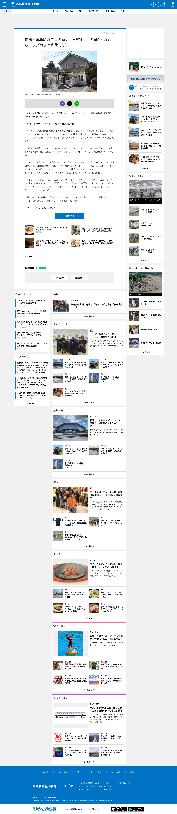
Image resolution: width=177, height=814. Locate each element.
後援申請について (111, 789)
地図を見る (69, 216)
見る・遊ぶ (68, 11)
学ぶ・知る (110, 11)
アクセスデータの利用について (91, 786)
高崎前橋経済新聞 (25, 4)
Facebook (153, 4)
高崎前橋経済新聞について (89, 783)
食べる (55, 11)
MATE (29, 256)
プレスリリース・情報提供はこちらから (119, 783)
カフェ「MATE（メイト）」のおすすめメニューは (52, 123)
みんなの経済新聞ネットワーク (44, 809)
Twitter (159, 4)
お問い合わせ (110, 786)
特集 (122, 11)
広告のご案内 (85, 789)
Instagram (164, 4)
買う (81, 11)
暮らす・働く (94, 11)
